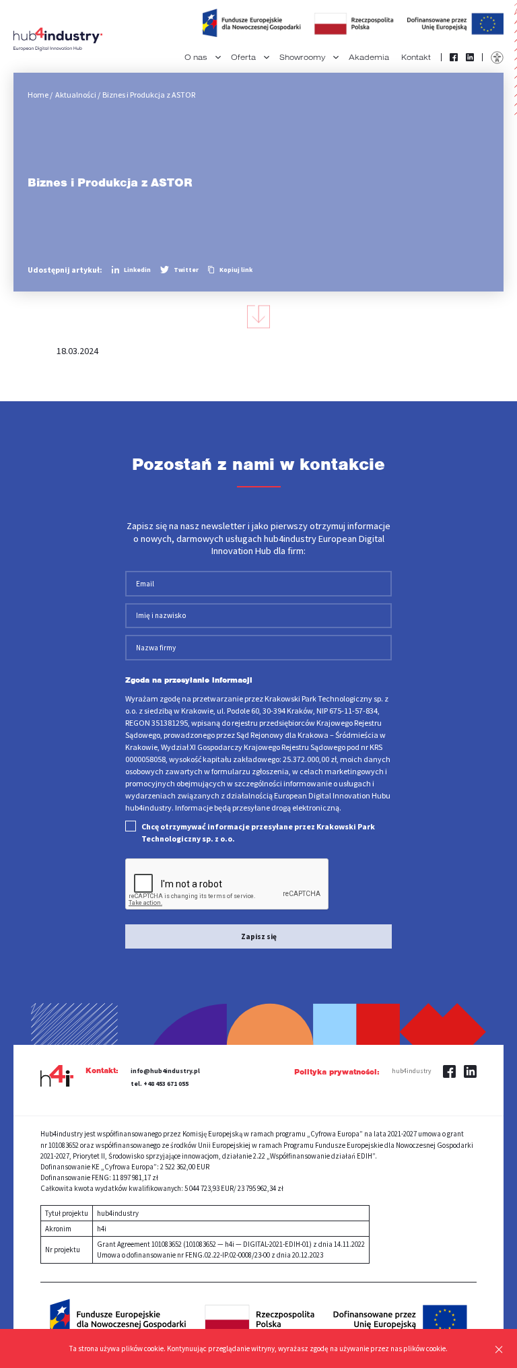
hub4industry (411, 1071)
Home (38, 95)
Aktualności (75, 95)
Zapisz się (259, 936)
